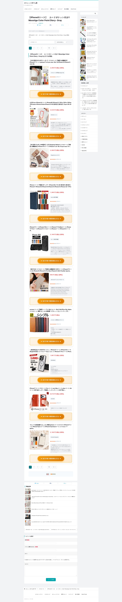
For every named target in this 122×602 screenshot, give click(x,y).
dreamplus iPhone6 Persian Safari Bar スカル (40, 515)
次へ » (54, 47)
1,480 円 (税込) (55, 315)
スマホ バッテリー (28, 9)
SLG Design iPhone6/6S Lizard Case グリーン (92, 46)
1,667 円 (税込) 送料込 (57, 355)
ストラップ (60, 9)
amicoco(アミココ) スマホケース (57, 279)
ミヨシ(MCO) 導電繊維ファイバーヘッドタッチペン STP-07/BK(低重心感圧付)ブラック (92, 34)
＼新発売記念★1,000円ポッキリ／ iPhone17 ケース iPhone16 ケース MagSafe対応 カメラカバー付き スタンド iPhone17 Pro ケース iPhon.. (51, 350)
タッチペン (84, 133)
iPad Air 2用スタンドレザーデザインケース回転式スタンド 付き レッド (45, 509)
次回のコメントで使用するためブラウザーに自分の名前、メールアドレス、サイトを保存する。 (47, 559)
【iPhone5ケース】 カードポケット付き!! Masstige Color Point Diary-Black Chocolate (38, 529)
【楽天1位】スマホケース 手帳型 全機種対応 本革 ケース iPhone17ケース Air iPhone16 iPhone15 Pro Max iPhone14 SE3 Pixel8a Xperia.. (51, 270)
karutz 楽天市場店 (54, 197)
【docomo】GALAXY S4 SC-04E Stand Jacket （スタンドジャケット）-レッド (92, 53)
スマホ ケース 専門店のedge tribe (57, 72)
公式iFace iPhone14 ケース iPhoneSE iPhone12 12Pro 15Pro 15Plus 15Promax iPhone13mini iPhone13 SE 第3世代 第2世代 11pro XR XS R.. (50, 104)
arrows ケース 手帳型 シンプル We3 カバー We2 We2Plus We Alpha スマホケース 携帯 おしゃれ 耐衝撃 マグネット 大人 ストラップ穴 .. (50, 310)
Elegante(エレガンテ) (55, 155)
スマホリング (36, 9)
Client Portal (73, 9)
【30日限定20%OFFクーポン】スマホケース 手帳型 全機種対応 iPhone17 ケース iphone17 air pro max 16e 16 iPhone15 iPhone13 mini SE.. (50, 62)
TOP (31, 588)
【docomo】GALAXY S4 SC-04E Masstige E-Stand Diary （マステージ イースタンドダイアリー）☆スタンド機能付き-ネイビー (53, 497)
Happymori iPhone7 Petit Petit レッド (91, 58)
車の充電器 (66, 9)
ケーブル (84, 119)
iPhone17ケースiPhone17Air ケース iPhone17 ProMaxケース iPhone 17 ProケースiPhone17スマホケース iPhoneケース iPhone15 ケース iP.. (50, 228)
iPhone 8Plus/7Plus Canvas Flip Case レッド (92, 21)
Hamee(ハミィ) (54, 114)
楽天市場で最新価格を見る (51, 94)
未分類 (83, 144)
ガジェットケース (44, 9)
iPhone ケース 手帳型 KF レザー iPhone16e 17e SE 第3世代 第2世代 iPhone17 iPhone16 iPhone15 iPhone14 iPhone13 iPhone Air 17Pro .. (50, 186)
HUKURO (53, 398)
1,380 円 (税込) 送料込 (57, 192)
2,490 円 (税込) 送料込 (57, 68)
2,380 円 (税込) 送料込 (57, 150)
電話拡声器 (84, 150)
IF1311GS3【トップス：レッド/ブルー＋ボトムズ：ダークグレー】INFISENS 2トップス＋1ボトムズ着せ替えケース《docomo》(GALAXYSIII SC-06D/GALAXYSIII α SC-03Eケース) (64, 529)
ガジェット (84, 116)
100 (49, 47)
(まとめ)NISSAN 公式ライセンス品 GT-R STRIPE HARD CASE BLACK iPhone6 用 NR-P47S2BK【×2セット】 (52, 521)
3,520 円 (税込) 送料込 (57, 110)
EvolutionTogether (55, 437)
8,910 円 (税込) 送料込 (57, 394)
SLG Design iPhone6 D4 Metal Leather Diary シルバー (92, 77)
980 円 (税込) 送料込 (56, 275)
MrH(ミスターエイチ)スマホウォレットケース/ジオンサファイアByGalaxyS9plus (92, 65)
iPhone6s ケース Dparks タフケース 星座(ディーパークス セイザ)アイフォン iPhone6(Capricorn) (92, 71)
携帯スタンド (53, 9)
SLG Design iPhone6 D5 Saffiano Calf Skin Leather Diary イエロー (92, 40)
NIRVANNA (53, 360)
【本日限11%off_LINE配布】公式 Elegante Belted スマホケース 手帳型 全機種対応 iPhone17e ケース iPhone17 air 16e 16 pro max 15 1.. (50, 145)
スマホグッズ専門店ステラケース (57, 319)
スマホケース (41, 23)
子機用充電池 (84, 139)
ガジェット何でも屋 (30, 3)
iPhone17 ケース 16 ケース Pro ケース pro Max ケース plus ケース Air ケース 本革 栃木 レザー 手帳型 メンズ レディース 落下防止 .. (51, 389)
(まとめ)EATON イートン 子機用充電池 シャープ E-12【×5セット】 (92, 28)
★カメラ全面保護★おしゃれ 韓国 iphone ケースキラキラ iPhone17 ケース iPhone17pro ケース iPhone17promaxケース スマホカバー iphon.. (51, 426)
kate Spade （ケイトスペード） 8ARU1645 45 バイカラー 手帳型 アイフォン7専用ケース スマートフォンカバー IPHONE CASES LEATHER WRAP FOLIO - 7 (53, 491)
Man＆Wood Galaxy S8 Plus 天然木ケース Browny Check (42, 502)
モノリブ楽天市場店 (55, 239)
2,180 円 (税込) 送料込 (57, 234)
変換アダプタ (84, 136)
